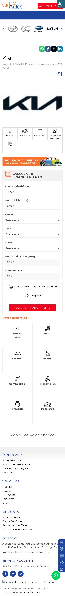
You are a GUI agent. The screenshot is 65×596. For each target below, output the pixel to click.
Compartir (35, 295)
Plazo (8, 242)
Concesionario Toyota (15, 468)
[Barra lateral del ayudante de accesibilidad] (61, 4)
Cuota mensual (14, 270)
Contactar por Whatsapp (55, 136)
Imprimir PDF (21, 286)
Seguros (7, 502)
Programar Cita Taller (15, 525)
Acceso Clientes (50, 6)
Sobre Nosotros (11, 460)
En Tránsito (8, 494)
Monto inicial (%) (16, 200)
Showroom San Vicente (16, 464)
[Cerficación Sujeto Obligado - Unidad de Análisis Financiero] (28, 581)
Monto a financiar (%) (20, 256)
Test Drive (8, 498)
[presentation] (3, 29)
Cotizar (10, 148)
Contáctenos (40, 135)
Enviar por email (47, 286)
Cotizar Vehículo (12, 521)
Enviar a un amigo (25, 136)
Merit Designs (31, 591)
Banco (9, 214)
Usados (6, 490)
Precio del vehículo (17, 186)
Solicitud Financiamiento (17, 529)
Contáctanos (10, 472)
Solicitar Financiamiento (32, 307)
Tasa (8, 228)
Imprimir (10, 135)
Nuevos (7, 486)
